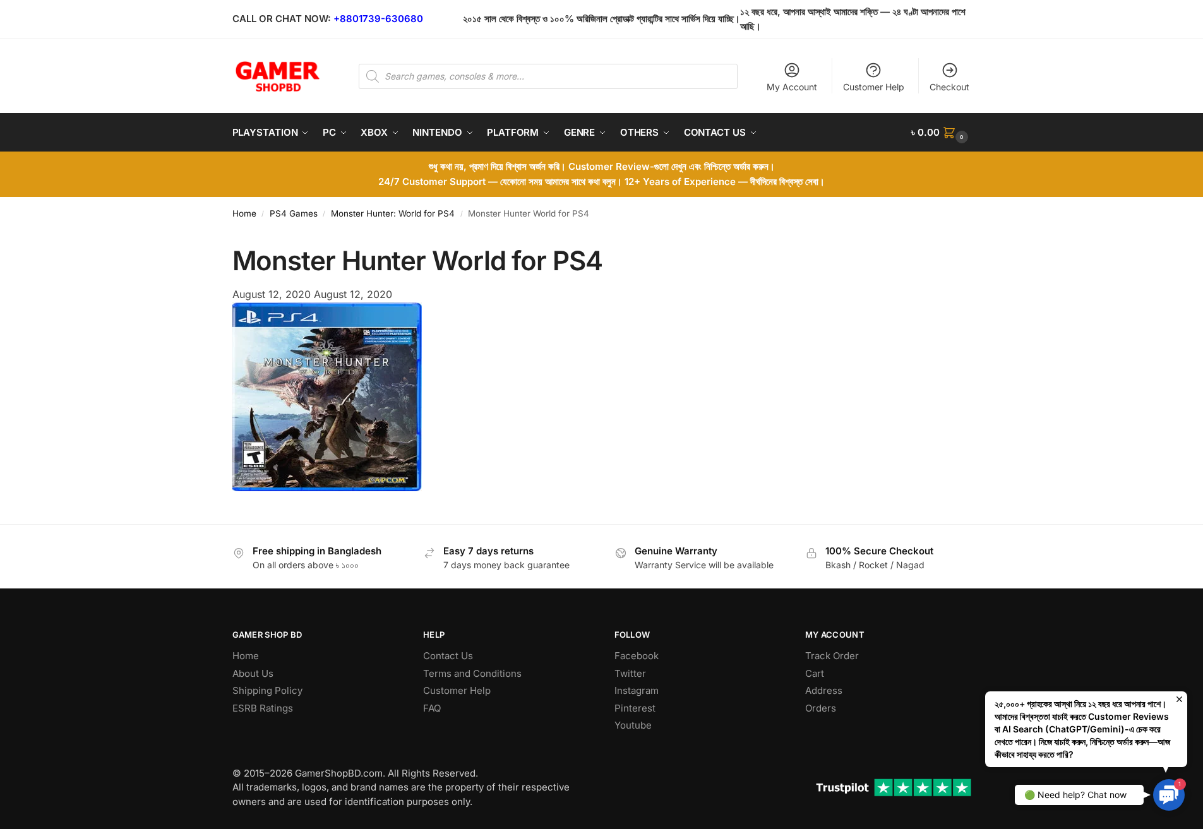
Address (823, 690)
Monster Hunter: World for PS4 (393, 213)
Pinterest (634, 708)
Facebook (636, 656)
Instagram (636, 690)
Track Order (832, 656)
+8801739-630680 (378, 19)
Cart (814, 673)
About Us (252, 673)
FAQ (432, 708)
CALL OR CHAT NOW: (281, 19)
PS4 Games (294, 213)
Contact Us (448, 656)
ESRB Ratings (262, 708)
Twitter (630, 673)
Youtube (633, 725)
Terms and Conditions (472, 673)
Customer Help (873, 86)
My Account (792, 86)
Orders (820, 708)
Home (244, 213)
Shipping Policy (267, 690)
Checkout (949, 86)
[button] (941, 133)
